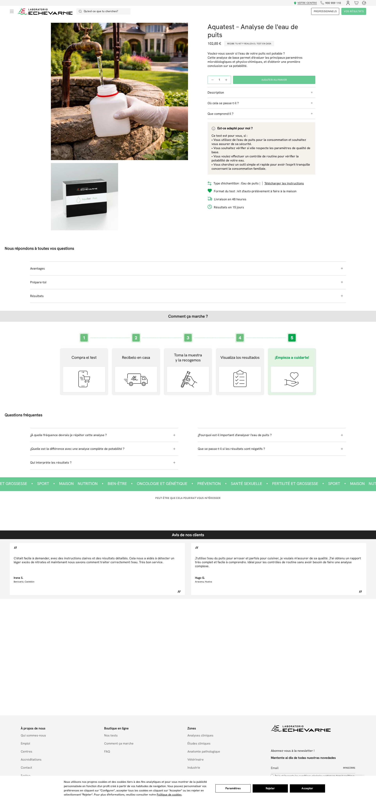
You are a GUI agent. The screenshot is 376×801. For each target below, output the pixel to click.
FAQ (107, 751)
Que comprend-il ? (220, 114)
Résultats (37, 296)
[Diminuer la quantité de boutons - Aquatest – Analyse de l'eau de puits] (212, 80)
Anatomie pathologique (203, 751)
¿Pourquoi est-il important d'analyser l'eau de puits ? (235, 435)
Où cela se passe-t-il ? (223, 103)
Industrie (193, 767)
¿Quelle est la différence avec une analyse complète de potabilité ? (77, 449)
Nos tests (111, 735)
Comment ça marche (119, 743)
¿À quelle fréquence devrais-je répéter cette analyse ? (68, 435)
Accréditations (31, 759)
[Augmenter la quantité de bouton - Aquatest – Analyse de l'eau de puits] (226, 80)
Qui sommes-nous (33, 735)
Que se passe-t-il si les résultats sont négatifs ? (231, 449)
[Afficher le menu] (12, 11)
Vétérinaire (195, 759)
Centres (26, 751)
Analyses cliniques (200, 735)
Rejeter (270, 788)
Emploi (25, 743)
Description (216, 92)
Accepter (307, 788)
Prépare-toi (38, 282)
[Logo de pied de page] (301, 728)
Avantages (37, 268)
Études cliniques (199, 743)
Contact (26, 767)
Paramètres (232, 788)
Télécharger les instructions (284, 183)
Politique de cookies (169, 794)
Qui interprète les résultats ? (50, 462)
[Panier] (355, 3)
